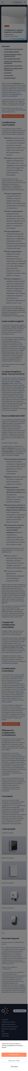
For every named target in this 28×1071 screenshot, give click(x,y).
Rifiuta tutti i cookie (14, 1061)
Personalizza (14, 1066)
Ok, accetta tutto (14, 1055)
